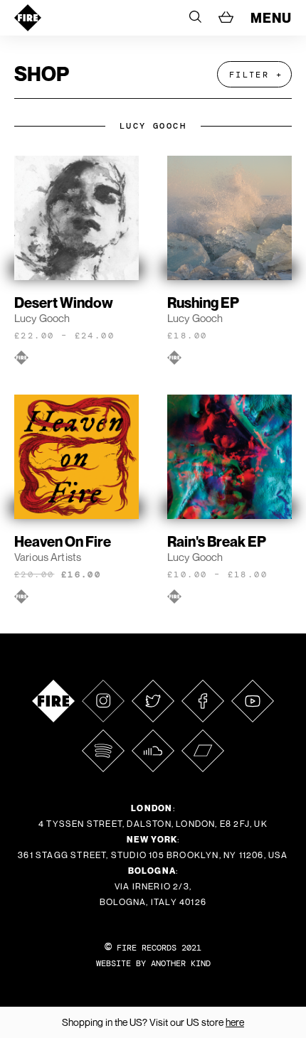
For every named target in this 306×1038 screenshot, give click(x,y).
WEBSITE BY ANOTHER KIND (153, 963)
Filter (249, 74)
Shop (41, 73)
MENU (271, 18)
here (235, 1022)
